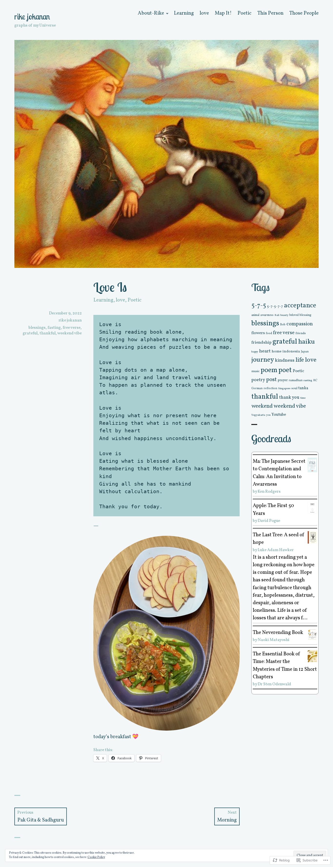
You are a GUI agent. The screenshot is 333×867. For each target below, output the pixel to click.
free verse (71, 327)
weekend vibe (69, 333)
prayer (283, 380)
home (277, 351)
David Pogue (269, 521)
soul (294, 388)
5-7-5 (258, 305)
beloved (294, 315)
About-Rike (151, 13)
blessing (305, 315)
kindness (284, 360)
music (255, 371)
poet (285, 370)
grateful (30, 333)
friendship (261, 342)
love (204, 13)
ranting (308, 380)
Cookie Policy (96, 857)
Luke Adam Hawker (276, 550)
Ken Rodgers (269, 491)
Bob (282, 325)
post (271, 380)
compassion (299, 324)
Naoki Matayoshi (273, 640)
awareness (267, 315)
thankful (47, 333)
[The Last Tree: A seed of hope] (312, 537)
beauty (284, 315)
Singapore (284, 388)
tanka (303, 388)
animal (255, 315)
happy (254, 352)
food (269, 333)
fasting (54, 327)
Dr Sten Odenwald (274, 684)
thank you (289, 397)
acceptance (300, 305)
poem (269, 370)
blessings (37, 327)
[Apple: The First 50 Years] (312, 507)
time (302, 398)
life (299, 360)
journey (262, 360)
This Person (270, 13)
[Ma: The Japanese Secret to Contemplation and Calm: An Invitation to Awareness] (312, 464)
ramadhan (296, 380)
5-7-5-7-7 (275, 306)
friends (300, 333)
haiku (306, 342)
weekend (262, 406)
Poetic (244, 13)
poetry (258, 380)
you (268, 415)
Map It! (223, 13)
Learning (184, 13)
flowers (258, 333)
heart (265, 351)
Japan (305, 351)
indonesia (291, 351)
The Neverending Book (278, 632)
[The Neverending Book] (312, 634)
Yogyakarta (258, 415)
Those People (304, 13)
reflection (270, 388)
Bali (276, 315)
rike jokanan (32, 16)
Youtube (279, 414)
